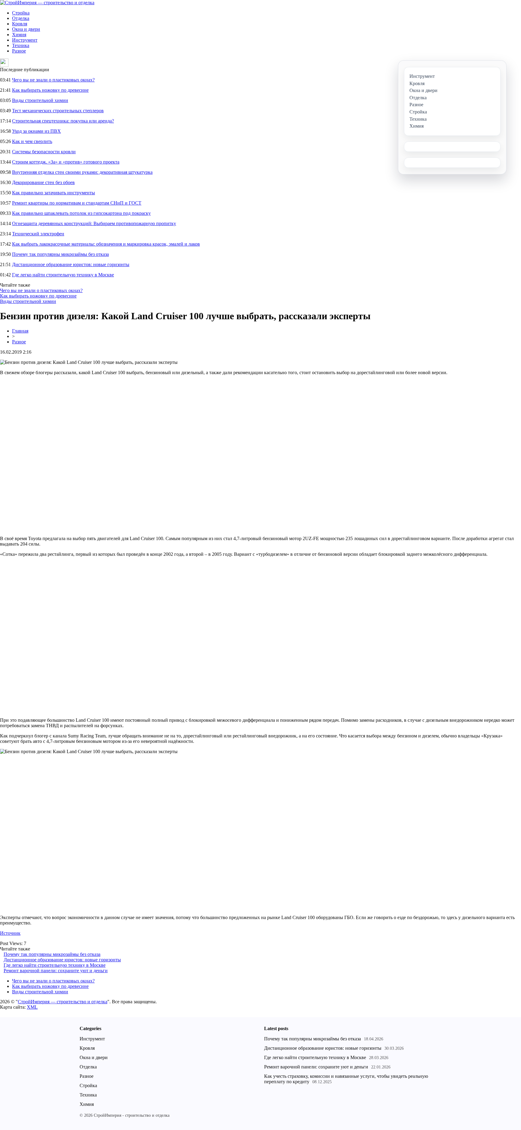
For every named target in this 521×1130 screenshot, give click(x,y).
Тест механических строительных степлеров (58, 110)
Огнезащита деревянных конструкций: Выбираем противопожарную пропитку (94, 223)
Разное (19, 50)
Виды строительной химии (40, 100)
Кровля (19, 23)
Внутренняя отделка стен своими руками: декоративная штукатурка (82, 172)
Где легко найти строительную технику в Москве (63, 274)
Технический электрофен (38, 233)
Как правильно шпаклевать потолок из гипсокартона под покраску (81, 213)
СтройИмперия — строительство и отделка (62, 1001)
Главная (20, 330)
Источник (10, 933)
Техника (20, 45)
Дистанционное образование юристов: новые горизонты (70, 264)
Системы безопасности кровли (44, 151)
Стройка (21, 12)
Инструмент (24, 40)
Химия (19, 34)
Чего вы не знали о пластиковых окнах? (53, 79)
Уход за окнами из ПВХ (36, 131)
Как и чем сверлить (32, 141)
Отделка (20, 18)
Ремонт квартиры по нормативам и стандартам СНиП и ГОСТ (76, 202)
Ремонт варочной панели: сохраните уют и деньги (56, 970)
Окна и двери (26, 29)
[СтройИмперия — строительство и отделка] (47, 2)
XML (32, 1007)
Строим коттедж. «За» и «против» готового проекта (65, 161)
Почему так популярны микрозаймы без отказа (60, 254)
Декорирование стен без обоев (43, 182)
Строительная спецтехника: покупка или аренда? (63, 120)
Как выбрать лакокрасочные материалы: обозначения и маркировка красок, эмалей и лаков (106, 244)
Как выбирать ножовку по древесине (50, 90)
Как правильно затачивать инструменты (53, 192)
